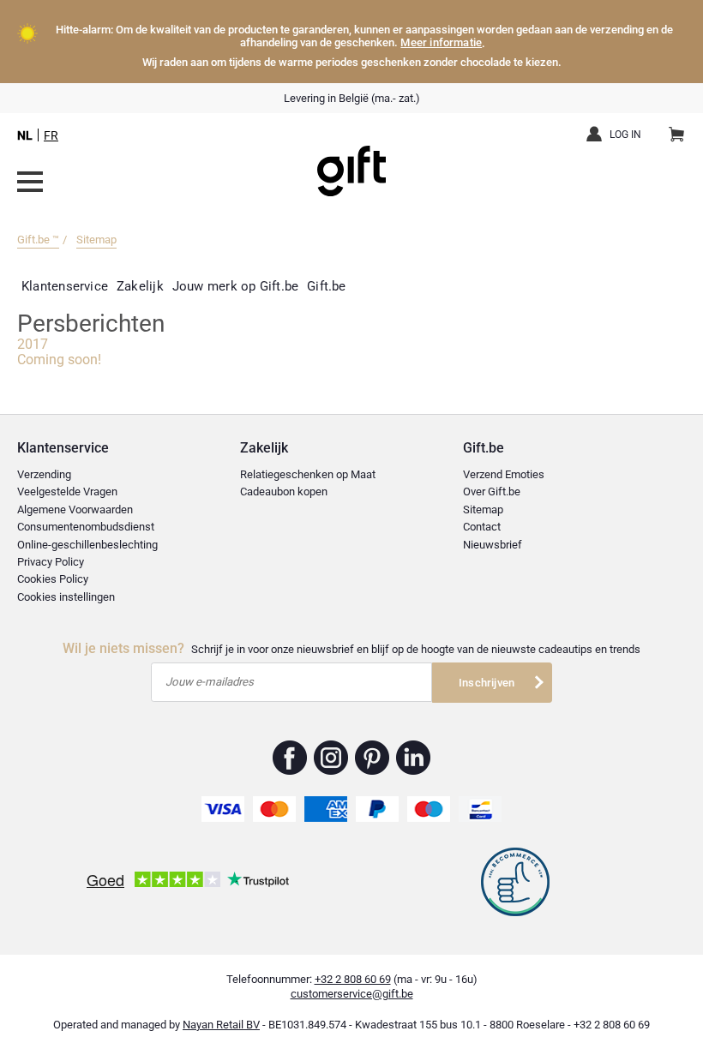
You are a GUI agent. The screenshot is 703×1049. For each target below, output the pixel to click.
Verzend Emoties (503, 474)
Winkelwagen (676, 135)
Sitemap (96, 239)
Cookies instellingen (66, 596)
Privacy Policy (50, 561)
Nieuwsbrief (492, 544)
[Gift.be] (30, 182)
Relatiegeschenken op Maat (308, 474)
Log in (625, 135)
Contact (482, 526)
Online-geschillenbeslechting (87, 544)
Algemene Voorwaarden (75, 509)
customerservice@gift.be (352, 993)
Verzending (44, 474)
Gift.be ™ (38, 239)
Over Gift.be (491, 491)
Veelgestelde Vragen (67, 491)
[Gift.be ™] (351, 158)
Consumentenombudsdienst (85, 526)
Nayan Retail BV (221, 1024)
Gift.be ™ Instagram (331, 757)
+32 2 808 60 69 (353, 979)
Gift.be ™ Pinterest (372, 757)
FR (51, 135)
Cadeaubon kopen (283, 491)
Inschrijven (486, 682)
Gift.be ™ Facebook (290, 757)
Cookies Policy (52, 578)
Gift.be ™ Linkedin (413, 757)
